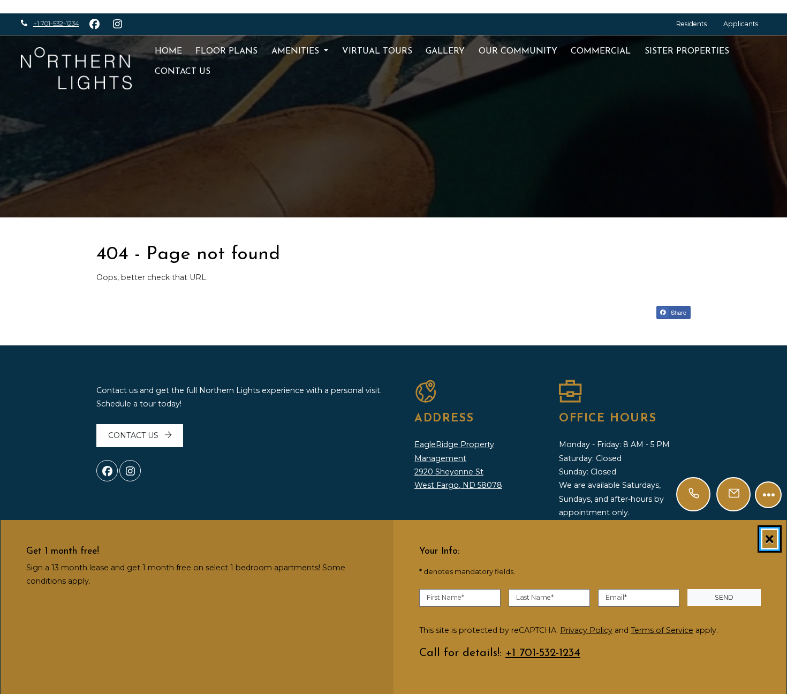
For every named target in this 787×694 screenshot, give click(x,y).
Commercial (601, 51)
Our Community (518, 51)
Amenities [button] (296, 51)
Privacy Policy (586, 630)
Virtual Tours (377, 51)
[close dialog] (769, 539)
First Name (445, 597)
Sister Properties (687, 51)
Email (616, 597)
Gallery (445, 51)
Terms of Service (662, 630)
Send (724, 597)
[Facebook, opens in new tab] (107, 470)
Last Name (535, 597)
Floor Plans (226, 51)
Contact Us (182, 71)
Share (677, 312)
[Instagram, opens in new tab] (130, 470)
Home (168, 51)
